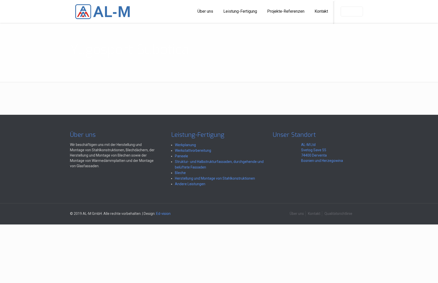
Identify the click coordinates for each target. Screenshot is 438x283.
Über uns (297, 214)
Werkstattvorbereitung (193, 150)
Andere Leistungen (190, 184)
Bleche (180, 173)
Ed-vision (163, 214)
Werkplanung (185, 145)
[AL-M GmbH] (102, 11)
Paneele (181, 156)
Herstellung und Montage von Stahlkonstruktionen (215, 178)
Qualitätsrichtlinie (338, 214)
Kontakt (314, 214)
